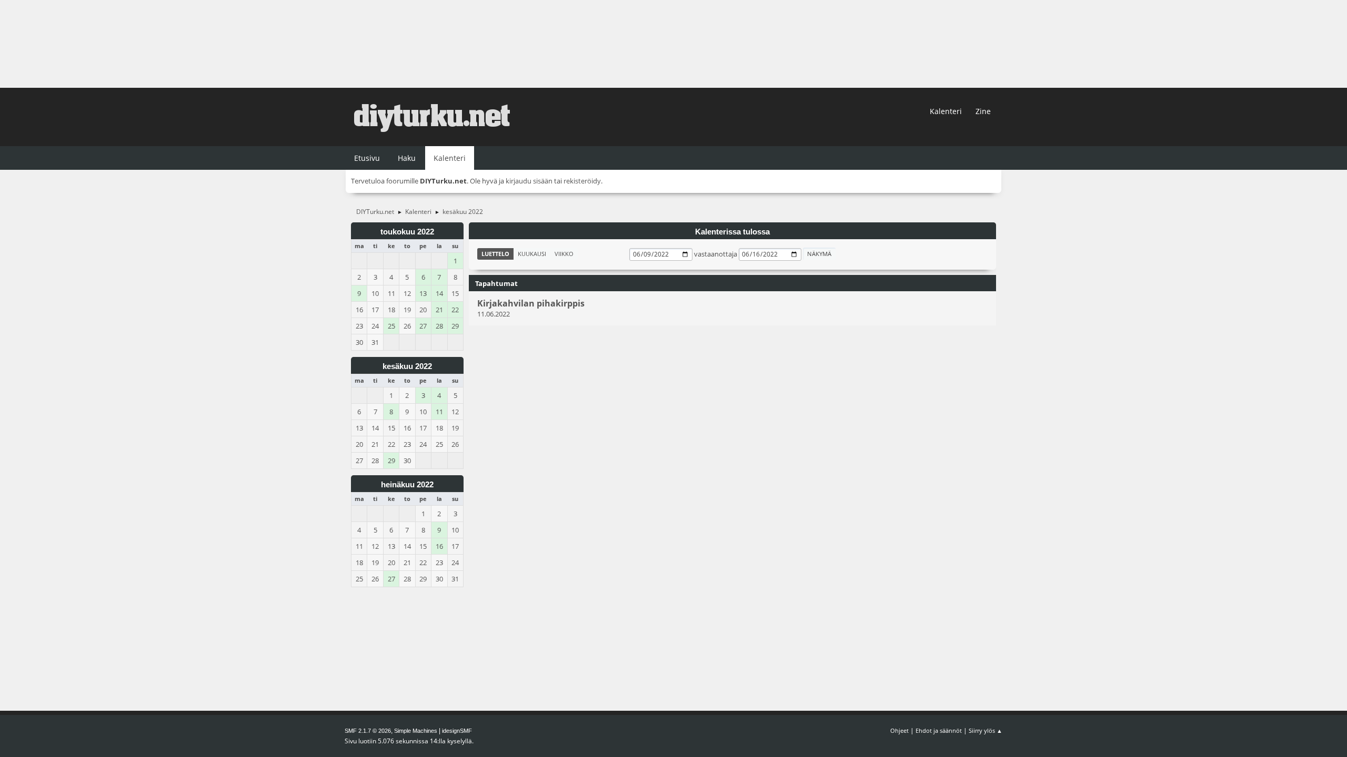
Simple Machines (415, 731)
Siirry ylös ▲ (985, 730)
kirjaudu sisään (529, 181)
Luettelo (495, 254)
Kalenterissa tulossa (732, 232)
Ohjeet (899, 730)
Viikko (564, 254)
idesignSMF (457, 731)
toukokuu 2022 (407, 232)
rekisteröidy (582, 181)
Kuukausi (532, 254)
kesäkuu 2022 (407, 366)
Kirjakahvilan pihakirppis (531, 303)
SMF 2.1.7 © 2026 (368, 731)
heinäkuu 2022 (407, 484)
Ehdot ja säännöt (939, 730)
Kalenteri (946, 111)
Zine (983, 111)
